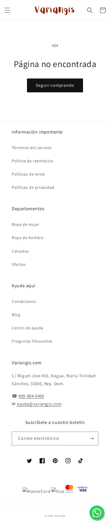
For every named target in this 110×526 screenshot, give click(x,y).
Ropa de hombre (27, 237)
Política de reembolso (33, 160)
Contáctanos (24, 301)
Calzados (20, 251)
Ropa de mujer (26, 224)
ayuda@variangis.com (39, 404)
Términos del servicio (32, 147)
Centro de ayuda (27, 327)
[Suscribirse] (91, 438)
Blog (16, 314)
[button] (7, 10)
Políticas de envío (28, 174)
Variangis (60, 515)
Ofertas (19, 264)
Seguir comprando (55, 85)
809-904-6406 (31, 396)
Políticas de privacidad (33, 187)
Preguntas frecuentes (32, 341)
